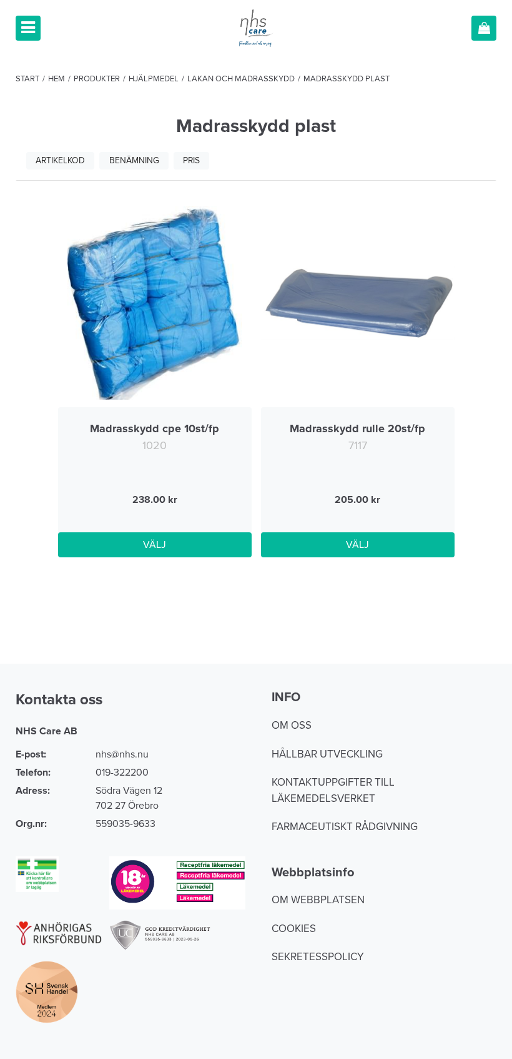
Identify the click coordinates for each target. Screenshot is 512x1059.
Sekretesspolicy (318, 956)
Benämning (134, 160)
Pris (191, 160)
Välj (154, 545)
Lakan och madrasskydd (241, 79)
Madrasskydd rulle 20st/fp (357, 428)
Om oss (292, 725)
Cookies (294, 928)
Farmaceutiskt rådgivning (345, 826)
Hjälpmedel (154, 79)
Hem (56, 79)
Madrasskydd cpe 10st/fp (154, 428)
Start (27, 79)
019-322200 (122, 772)
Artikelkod (60, 160)
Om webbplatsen (318, 899)
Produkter (97, 79)
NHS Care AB (46, 731)
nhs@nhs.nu (122, 754)
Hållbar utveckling (327, 754)
